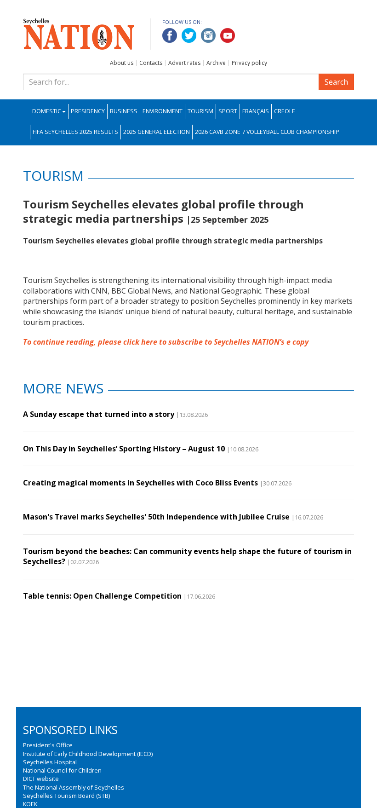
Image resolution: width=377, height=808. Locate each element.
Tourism (200, 111)
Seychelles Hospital (50, 762)
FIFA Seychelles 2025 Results (75, 132)
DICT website (41, 778)
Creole (284, 111)
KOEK (30, 804)
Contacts (150, 63)
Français (255, 111)
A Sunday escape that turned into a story (98, 414)
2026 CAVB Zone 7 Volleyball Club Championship (267, 132)
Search (336, 82)
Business (123, 111)
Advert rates (184, 63)
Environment (163, 111)
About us (121, 63)
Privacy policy (249, 63)
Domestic (46, 111)
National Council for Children (62, 770)
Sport (227, 111)
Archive (216, 63)
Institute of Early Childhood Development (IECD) (88, 754)
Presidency (88, 111)
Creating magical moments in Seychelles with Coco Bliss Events (140, 483)
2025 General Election (156, 132)
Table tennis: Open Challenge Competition (102, 596)
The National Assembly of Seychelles (73, 787)
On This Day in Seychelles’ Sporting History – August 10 (124, 449)
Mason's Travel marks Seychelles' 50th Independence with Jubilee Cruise (156, 517)
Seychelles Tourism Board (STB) (66, 795)
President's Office (48, 745)
